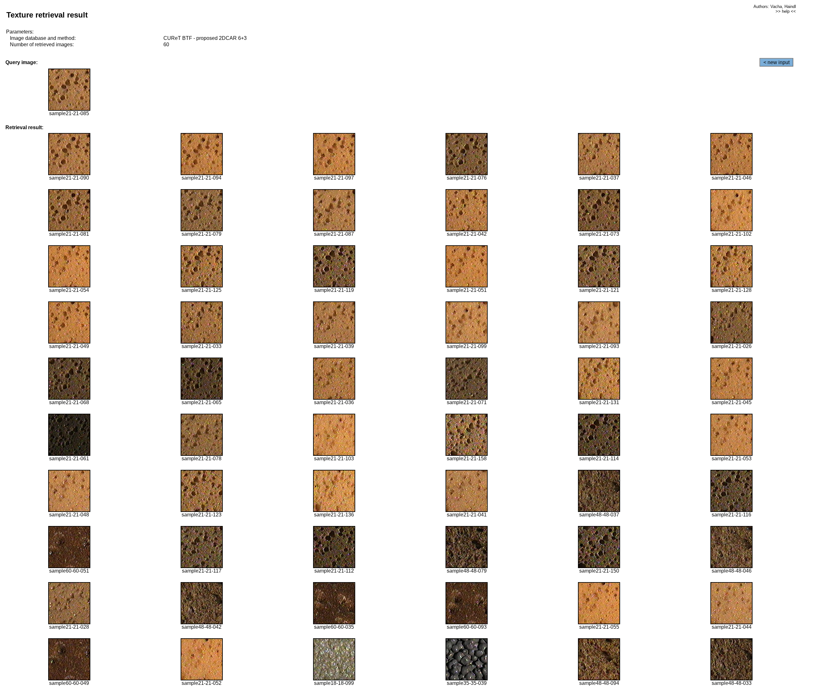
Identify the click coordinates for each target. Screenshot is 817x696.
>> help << (786, 11)
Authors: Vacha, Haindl (774, 6)
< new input (776, 62)
